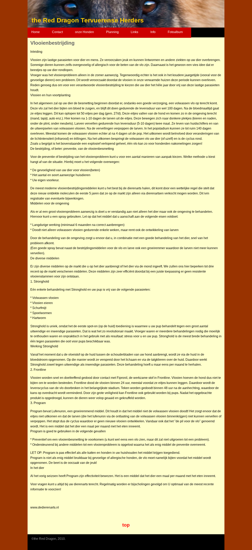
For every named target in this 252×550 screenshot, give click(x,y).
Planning (112, 32)
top (126, 525)
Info (153, 32)
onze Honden (84, 32)
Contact (57, 32)
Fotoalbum (175, 32)
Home (35, 32)
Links (134, 32)
